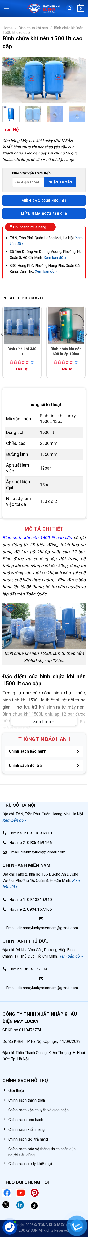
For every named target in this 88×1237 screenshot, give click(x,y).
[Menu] (7, 8)
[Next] (77, 80)
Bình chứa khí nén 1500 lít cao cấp (37, 537)
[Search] (70, 9)
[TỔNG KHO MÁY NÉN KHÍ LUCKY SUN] (43, 8)
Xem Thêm (42, 721)
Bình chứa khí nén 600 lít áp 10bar (66, 351)
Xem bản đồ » (55, 257)
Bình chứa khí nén (33, 28)
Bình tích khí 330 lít (21, 351)
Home (7, 28)
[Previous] (10, 80)
